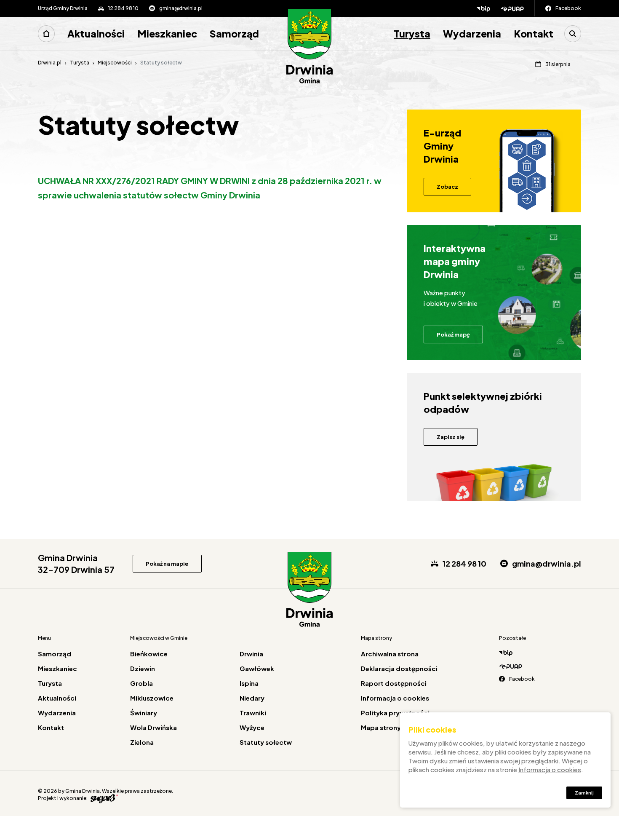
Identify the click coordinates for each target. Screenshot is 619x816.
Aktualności (96, 33)
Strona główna (46, 33)
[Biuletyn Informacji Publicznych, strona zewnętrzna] (483, 8)
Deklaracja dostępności (399, 668)
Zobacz (447, 186)
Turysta (412, 33)
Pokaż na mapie (167, 563)
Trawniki (253, 713)
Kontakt (533, 33)
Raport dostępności (394, 683)
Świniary (143, 713)
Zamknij (584, 792)
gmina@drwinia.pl (181, 8)
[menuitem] (49, 33)
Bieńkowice (149, 654)
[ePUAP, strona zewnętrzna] (518, 8)
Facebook (568, 8)
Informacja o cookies (395, 698)
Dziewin (142, 668)
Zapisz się (450, 436)
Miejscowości (115, 62)
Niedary (252, 698)
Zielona (142, 742)
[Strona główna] (309, 46)
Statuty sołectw (266, 742)
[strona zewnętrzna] (103, 798)
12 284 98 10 (123, 8)
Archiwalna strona (390, 654)
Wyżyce (252, 727)
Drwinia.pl (49, 62)
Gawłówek (257, 668)
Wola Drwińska (153, 727)
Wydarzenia (472, 33)
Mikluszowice (151, 698)
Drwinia (251, 654)
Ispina (249, 683)
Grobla (141, 683)
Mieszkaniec (167, 33)
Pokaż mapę (453, 334)
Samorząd (234, 33)
